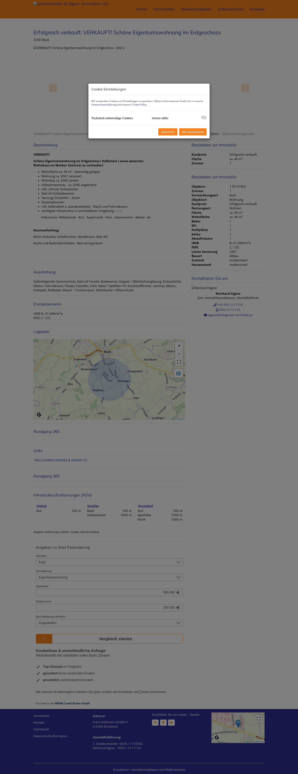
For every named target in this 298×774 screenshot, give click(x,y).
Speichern (168, 132)
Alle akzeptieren (193, 132)
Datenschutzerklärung (104, 104)
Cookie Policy (139, 104)
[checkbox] (204, 117)
